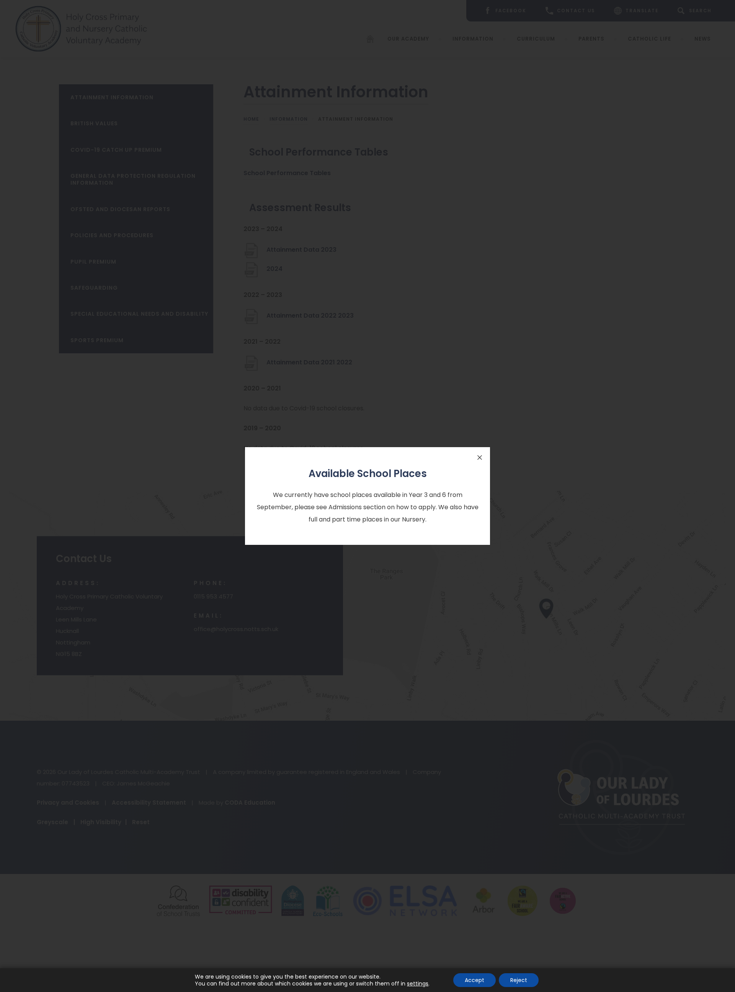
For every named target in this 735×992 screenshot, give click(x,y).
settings (417, 983)
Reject (518, 980)
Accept (474, 980)
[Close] (479, 457)
